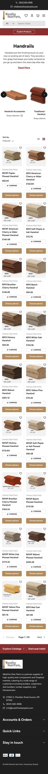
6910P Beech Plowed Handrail (34, 500)
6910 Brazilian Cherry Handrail (10, 286)
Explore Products (24, 32)
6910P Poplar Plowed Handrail (10, 175)
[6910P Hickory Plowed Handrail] (12, 426)
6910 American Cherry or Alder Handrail (33, 176)
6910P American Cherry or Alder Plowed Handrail (10, 232)
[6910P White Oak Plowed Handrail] (12, 537)
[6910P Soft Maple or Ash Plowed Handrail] (36, 426)
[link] (10, 637)
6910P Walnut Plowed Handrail (34, 556)
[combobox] (24, 23)
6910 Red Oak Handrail (33, 609)
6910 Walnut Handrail (8, 392)
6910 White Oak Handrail (34, 339)
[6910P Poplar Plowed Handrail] (12, 156)
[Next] (44, 95)
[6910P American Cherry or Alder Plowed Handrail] (12, 212)
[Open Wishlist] (26, 16)
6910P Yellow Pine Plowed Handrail (11, 609)
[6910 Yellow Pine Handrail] (36, 373)
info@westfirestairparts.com (19, 708)
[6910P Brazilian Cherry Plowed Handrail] (12, 482)
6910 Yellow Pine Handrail (34, 392)
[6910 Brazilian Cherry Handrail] (12, 268)
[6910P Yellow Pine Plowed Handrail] (12, 590)
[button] (38, 16)
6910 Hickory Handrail (8, 339)
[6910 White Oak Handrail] (36, 320)
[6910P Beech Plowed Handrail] (36, 482)
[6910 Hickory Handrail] (12, 320)
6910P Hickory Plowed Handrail (10, 444)
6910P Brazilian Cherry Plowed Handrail (9, 501)
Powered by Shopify (31, 764)
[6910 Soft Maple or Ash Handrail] (36, 212)
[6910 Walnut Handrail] (12, 373)
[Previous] (4, 95)
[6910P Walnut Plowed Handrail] (36, 537)
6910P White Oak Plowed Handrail (10, 556)
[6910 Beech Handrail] (36, 268)
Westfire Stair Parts (16, 764)
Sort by (6, 137)
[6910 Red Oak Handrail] (36, 590)
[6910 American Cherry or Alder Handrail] (36, 156)
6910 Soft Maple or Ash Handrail (35, 230)
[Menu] (44, 16)
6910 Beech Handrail (31, 286)
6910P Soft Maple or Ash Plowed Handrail (34, 446)
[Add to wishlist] (20, 148)
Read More (24, 67)
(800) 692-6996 (14, 704)
